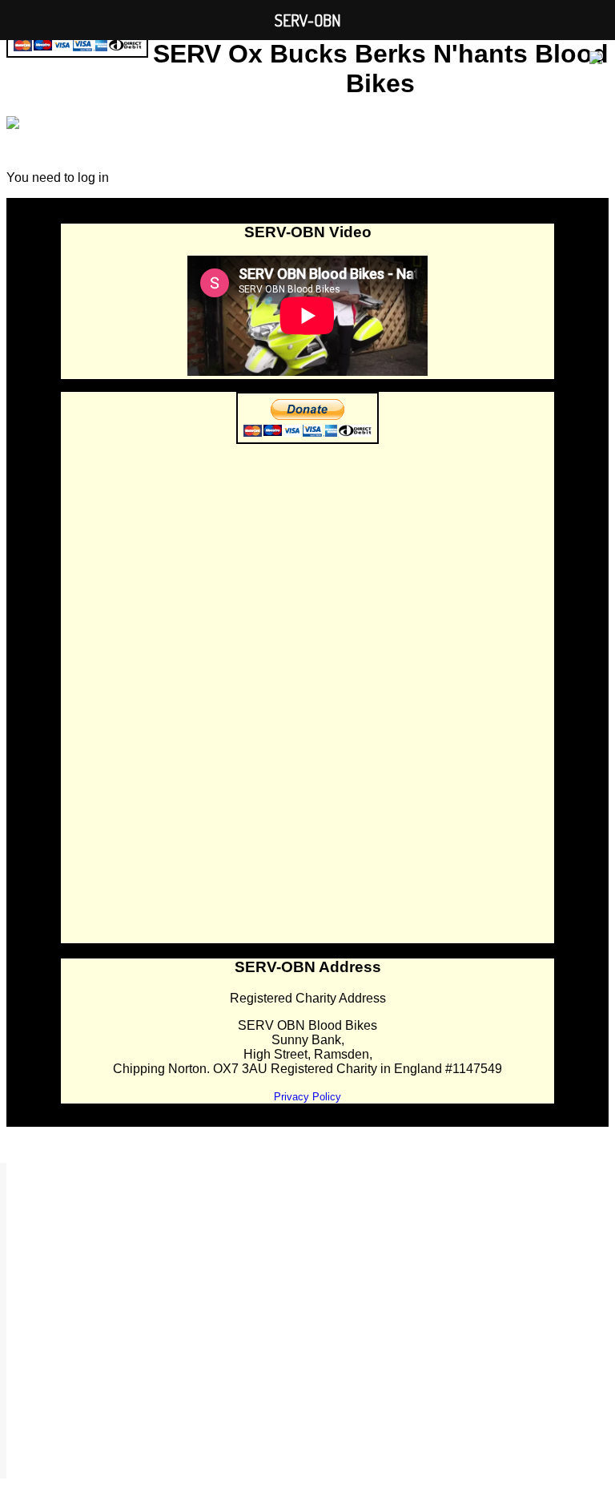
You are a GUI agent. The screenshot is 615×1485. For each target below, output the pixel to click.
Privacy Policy (307, 1097)
